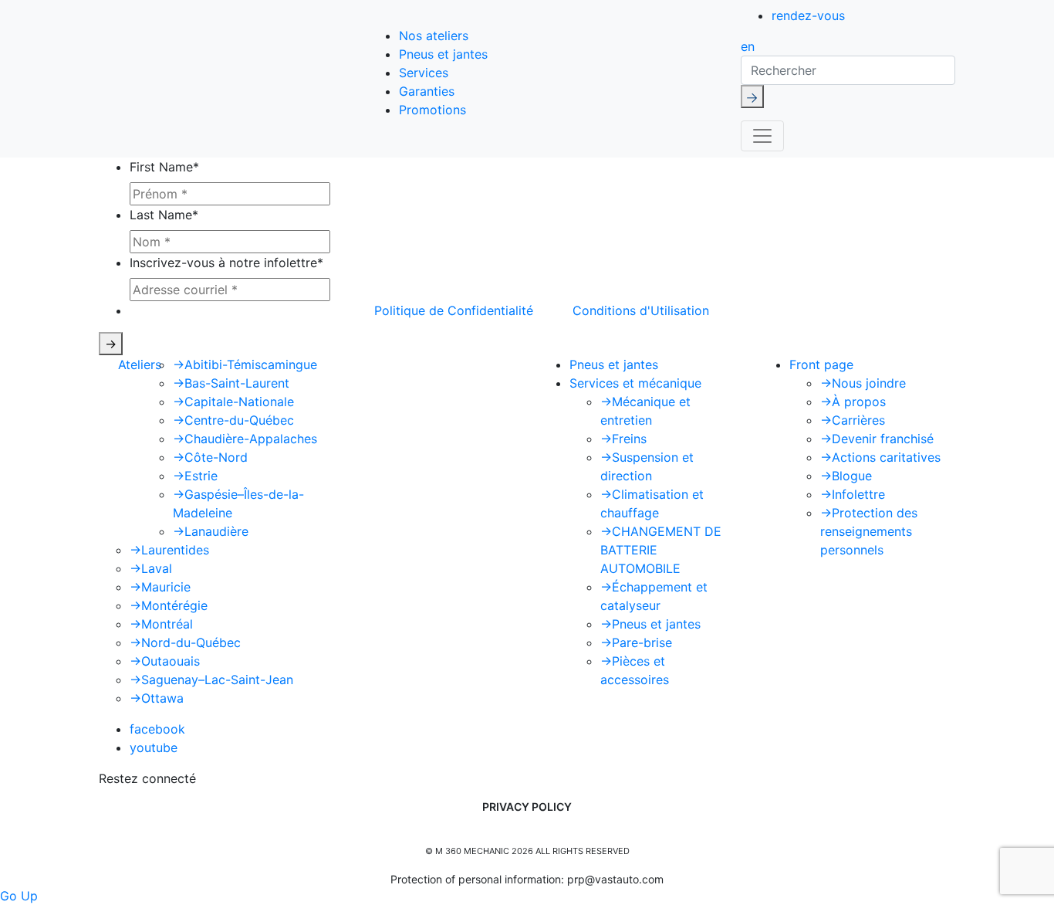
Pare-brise (636, 642)
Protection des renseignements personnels (868, 531)
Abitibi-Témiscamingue (245, 364)
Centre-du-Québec (233, 420)
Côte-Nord (210, 457)
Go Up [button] (19, 895)
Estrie (195, 475)
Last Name (164, 214)
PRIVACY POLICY (527, 806)
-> (111, 343)
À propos (853, 401)
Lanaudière (210, 531)
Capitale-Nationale (233, 401)
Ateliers (139, 364)
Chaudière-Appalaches (245, 438)
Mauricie (160, 587)
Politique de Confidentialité (453, 310)
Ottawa (157, 698)
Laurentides (169, 550)
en (748, 46)
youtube (153, 747)
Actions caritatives (880, 457)
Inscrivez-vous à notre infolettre (226, 262)
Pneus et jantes (443, 54)
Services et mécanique (635, 383)
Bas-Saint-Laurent (231, 383)
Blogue (846, 475)
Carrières (852, 420)
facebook (157, 729)
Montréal (161, 624)
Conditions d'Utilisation (641, 310)
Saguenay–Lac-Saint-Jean (211, 679)
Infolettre (852, 494)
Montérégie (169, 605)
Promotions (432, 109)
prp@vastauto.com (615, 879)
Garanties (426, 91)
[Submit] (752, 96)
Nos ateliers (433, 35)
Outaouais (165, 661)
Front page (821, 364)
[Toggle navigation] (762, 135)
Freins (623, 438)
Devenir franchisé (877, 438)
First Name (164, 167)
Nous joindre (863, 383)
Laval (151, 568)
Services (423, 72)
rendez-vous (808, 15)
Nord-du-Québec (185, 642)
